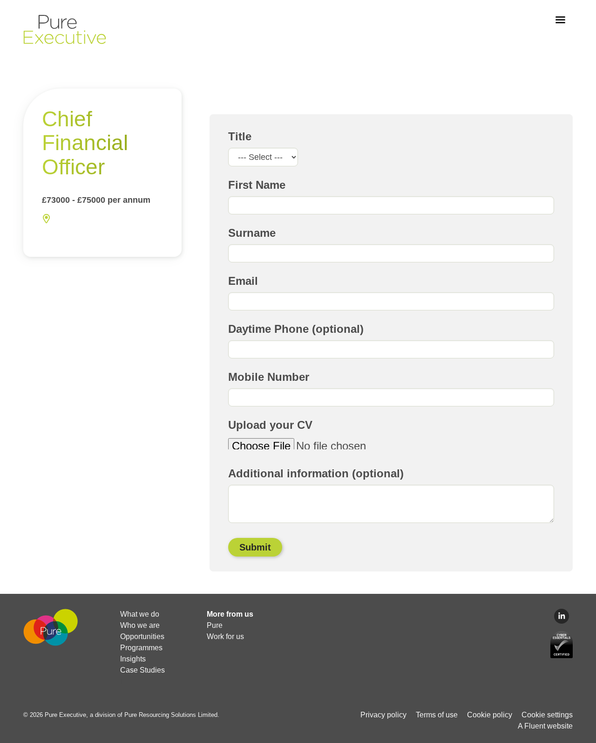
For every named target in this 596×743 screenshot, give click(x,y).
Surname (252, 233)
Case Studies (142, 670)
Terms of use (437, 715)
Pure (215, 625)
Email (243, 281)
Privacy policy (383, 715)
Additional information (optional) (316, 473)
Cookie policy (489, 715)
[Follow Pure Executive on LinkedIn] (561, 616)
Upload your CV (270, 425)
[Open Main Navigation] (560, 20)
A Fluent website (545, 726)
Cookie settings (547, 715)
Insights (133, 659)
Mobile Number (268, 377)
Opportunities (142, 636)
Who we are (140, 625)
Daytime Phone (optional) (296, 329)
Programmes (141, 648)
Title (239, 136)
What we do (139, 614)
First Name (256, 185)
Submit (255, 547)
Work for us (225, 636)
